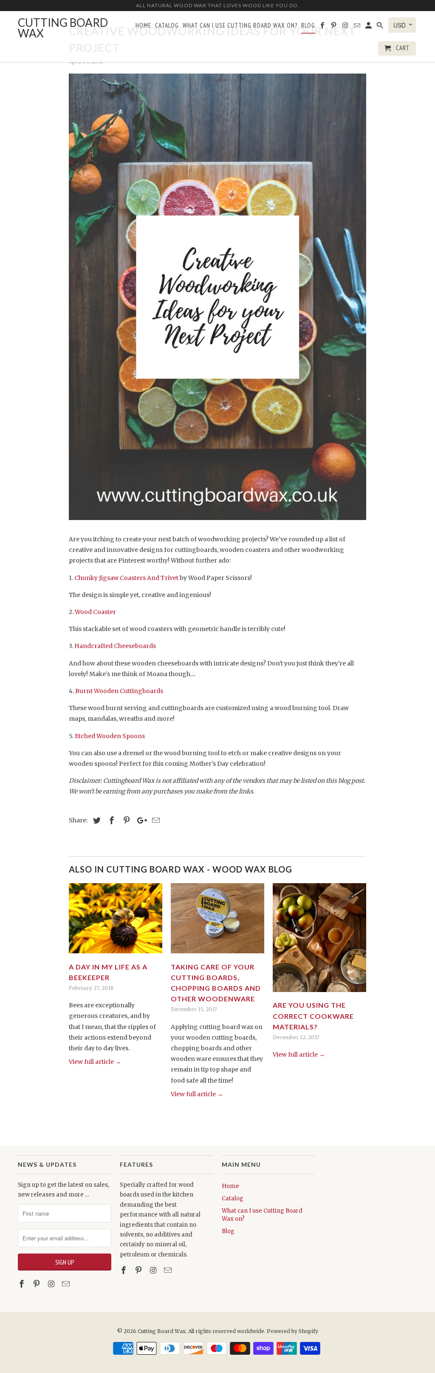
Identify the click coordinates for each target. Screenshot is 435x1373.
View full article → (95, 1062)
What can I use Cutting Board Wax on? (240, 25)
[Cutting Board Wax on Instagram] (52, 1284)
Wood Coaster (95, 612)
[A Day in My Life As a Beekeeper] (115, 955)
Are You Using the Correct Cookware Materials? (313, 1015)
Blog (228, 1231)
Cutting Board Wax (162, 1331)
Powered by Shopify (292, 1331)
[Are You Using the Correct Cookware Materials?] (319, 994)
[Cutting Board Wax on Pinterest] (37, 1284)
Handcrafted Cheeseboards (115, 646)
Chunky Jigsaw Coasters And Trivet (126, 578)
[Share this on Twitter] (95, 820)
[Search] (380, 27)
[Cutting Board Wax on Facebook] (22, 1284)
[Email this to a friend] (154, 820)
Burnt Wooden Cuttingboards (119, 691)
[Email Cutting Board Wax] (66, 1284)
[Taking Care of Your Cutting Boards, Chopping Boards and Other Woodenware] (217, 955)
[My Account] (369, 27)
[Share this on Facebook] (110, 820)
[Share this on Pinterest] (125, 820)
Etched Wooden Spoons (110, 736)
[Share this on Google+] (140, 820)
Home (230, 1186)
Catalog (232, 1198)
